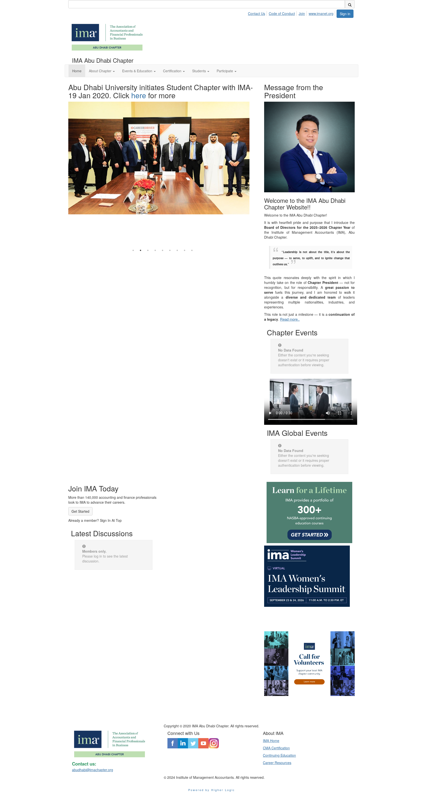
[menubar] (292, 13)
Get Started (80, 511)
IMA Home (271, 740)
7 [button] (177, 250)
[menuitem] (257, 13)
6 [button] (169, 250)
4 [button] (155, 250)
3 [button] (147, 250)
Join (302, 13)
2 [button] (140, 250)
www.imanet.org (321, 13)
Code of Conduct (282, 13)
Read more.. (290, 319)
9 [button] (191, 250)
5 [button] (162, 250)
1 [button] (133, 250)
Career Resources (277, 762)
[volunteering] (309, 663)
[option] (162, 147)
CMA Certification (276, 747)
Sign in (345, 13)
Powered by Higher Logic (211, 790)
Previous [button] (64, 162)
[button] (101, 71)
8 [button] (184, 250)
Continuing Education (279, 755)
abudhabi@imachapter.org (92, 769)
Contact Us (256, 13)
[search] (350, 4)
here (138, 95)
